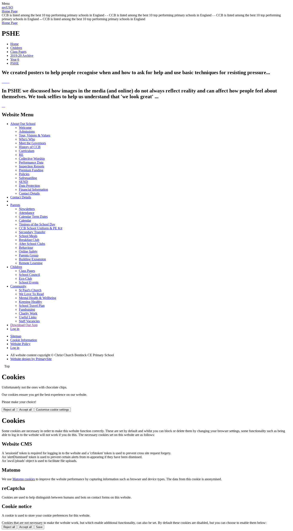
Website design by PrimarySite (31, 359)
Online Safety (28, 251)
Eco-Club (25, 278)
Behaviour (26, 247)
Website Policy (20, 344)
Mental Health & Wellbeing (37, 298)
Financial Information (33, 189)
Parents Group (28, 255)
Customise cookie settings (52, 409)
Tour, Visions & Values (34, 135)
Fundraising (27, 309)
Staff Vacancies (29, 321)
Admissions (27, 131)
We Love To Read (31, 294)
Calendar (25, 220)
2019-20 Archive (21, 55)
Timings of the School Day (37, 224)
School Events (28, 282)
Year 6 (14, 59)
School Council (29, 274)
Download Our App (24, 325)
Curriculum (26, 151)
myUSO (7, 7)
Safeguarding (28, 178)
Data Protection (29, 185)
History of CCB (30, 147)
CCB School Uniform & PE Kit (40, 228)
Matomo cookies (23, 479)
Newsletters (27, 209)
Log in (14, 329)
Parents (15, 205)
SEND (23, 182)
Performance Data (31, 162)
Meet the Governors (32, 143)
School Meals (28, 236)
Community (18, 286)
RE (21, 155)
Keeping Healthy (30, 302)
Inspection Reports (31, 166)
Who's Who (27, 139)
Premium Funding (31, 170)
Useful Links (27, 317)
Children (16, 48)
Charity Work (28, 313)
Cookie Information (23, 340)
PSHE (14, 63)
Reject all (9, 409)
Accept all (25, 409)
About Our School (22, 124)
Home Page (10, 11)
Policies (24, 174)
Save (39, 527)
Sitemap (15, 336)
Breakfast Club (29, 240)
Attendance (26, 213)
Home (14, 44)
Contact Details (29, 193)
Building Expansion (32, 259)
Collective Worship (32, 158)
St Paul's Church (30, 290)
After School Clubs (32, 244)
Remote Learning (30, 263)
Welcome (25, 127)
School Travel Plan (32, 305)
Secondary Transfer (32, 232)
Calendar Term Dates (33, 216)
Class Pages (18, 52)
